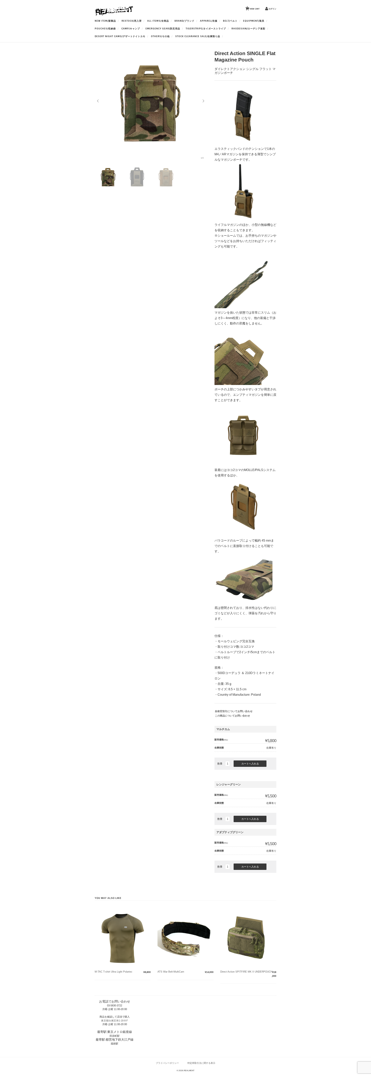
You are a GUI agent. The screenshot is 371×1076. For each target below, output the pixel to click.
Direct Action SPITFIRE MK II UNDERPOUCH (246, 971)
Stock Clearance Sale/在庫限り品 (197, 36)
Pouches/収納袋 (105, 28)
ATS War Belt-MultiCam (170, 971)
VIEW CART (253, 8)
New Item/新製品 (105, 20)
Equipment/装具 (253, 20)
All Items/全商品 (158, 20)
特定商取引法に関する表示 (201, 1063)
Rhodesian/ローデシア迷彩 (248, 28)
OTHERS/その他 (160, 36)
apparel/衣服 (208, 20)
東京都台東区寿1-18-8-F (114, 1020)
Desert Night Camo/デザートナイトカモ (120, 36)
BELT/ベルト (230, 20)
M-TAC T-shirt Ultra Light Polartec (113, 971)
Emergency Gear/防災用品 (163, 28)
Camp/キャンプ (130, 28)
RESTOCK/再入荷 (132, 20)
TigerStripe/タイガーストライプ (206, 28)
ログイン (272, 9)
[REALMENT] (114, 15)
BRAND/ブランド (184, 20)
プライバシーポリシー (167, 1063)
